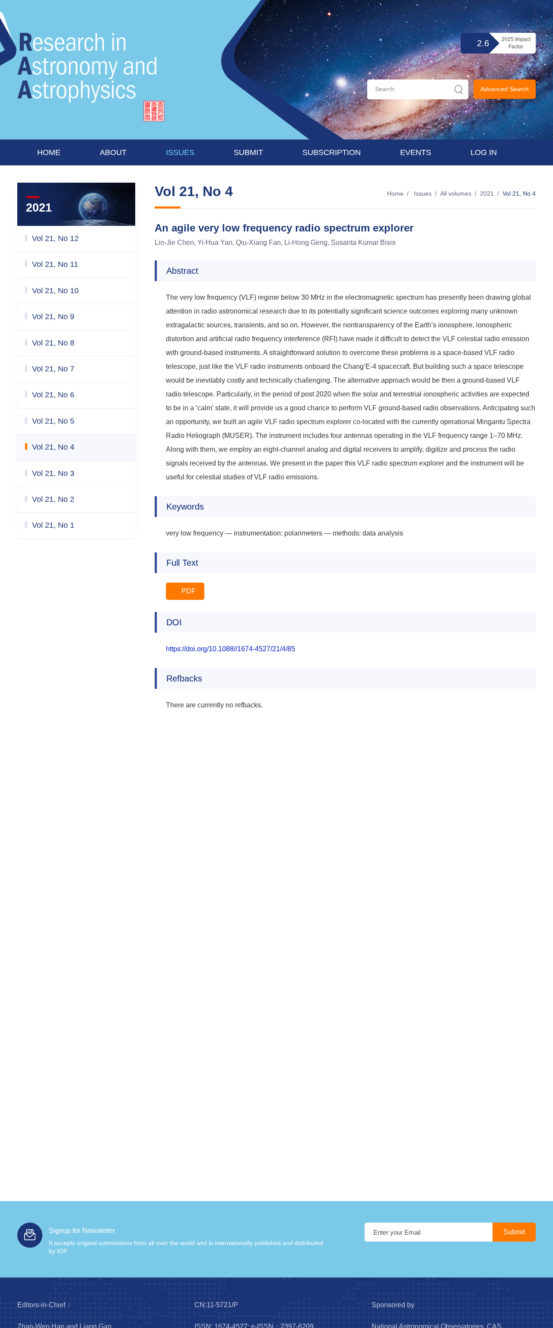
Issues (180, 152)
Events (415, 152)
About (113, 152)
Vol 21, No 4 (519, 193)
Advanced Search (504, 89)
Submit (248, 152)
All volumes (455, 193)
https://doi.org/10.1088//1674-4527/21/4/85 (230, 649)
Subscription (331, 152)
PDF (188, 591)
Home (48, 152)
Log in (483, 152)
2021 (487, 193)
